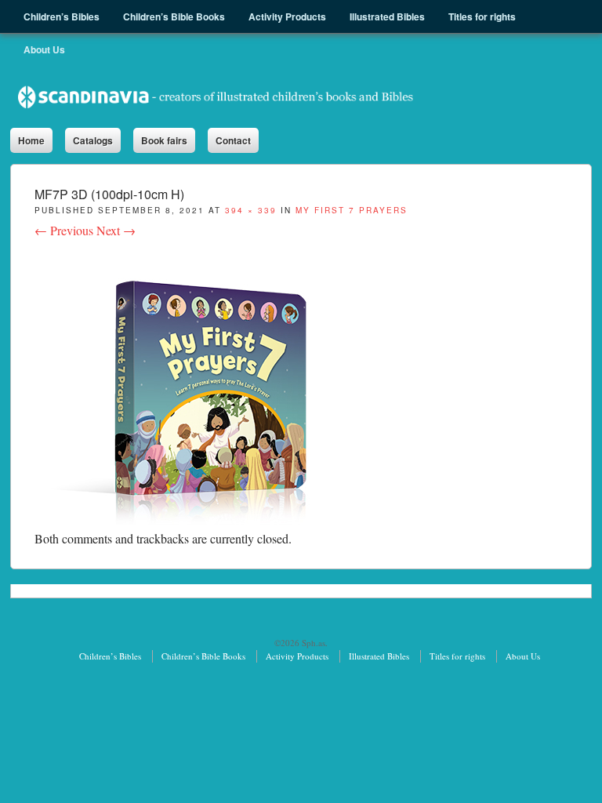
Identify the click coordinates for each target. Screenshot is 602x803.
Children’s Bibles (110, 656)
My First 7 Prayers (352, 210)
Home (31, 140)
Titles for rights (457, 656)
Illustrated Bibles (379, 656)
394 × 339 (251, 210)
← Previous (63, 230)
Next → (116, 230)
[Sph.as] (216, 97)
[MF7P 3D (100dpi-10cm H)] (188, 519)
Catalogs (93, 140)
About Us (523, 656)
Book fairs (164, 140)
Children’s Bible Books (203, 656)
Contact (233, 140)
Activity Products (297, 656)
